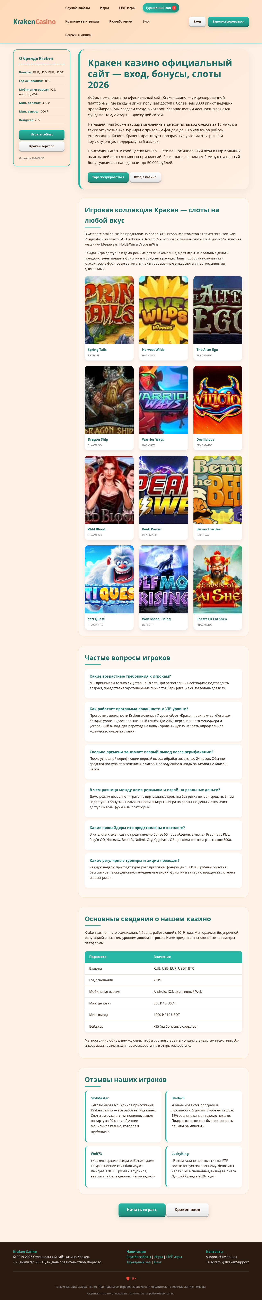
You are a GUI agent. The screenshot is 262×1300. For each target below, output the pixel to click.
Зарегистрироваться (228, 21)
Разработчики (120, 21)
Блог (146, 21)
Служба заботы (77, 8)
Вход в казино (145, 177)
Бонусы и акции (78, 35)
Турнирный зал (160, 8)
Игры (104, 8)
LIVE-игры (127, 8)
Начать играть (142, 1209)
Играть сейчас (42, 134)
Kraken (34, 21)
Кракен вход (187, 1209)
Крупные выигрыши (82, 21)
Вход (197, 21)
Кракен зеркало (41, 146)
